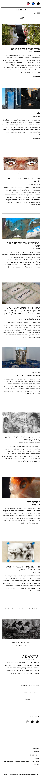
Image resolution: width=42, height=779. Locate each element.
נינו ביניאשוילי (34, 184)
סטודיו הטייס (23, 775)
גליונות (36, 748)
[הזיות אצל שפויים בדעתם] (21, 34)
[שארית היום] (21, 487)
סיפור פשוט (34, 755)
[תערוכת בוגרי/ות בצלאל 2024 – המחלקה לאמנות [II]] (21, 552)
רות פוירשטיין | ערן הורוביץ (29, 443)
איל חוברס (36, 116)
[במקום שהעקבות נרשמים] (20, 629)
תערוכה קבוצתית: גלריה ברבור (28, 375)
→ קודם (34, 608)
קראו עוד (36, 76)
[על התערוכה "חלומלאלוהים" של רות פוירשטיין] (21, 422)
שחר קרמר (36, 505)
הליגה (33, 775)
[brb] (21, 99)
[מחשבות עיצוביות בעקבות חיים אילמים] (21, 163)
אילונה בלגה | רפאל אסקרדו (29, 319)
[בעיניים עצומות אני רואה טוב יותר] (21, 228)
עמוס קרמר (36, 248)
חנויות (36, 758)
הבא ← (7, 608)
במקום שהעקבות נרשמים (20, 642)
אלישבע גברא (34, 52)
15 (12, 608)
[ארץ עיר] (21, 358)
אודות (36, 751)
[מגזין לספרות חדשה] (21, 9)
